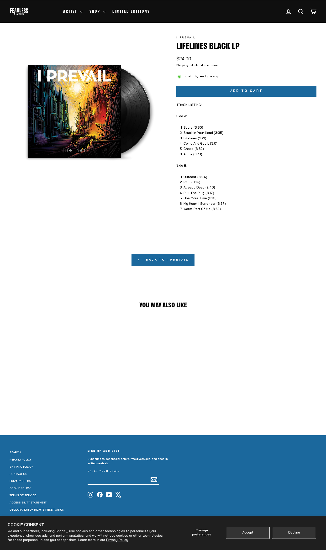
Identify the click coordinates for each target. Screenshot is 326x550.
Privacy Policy (117, 540)
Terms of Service (23, 495)
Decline (294, 532)
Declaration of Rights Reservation (37, 509)
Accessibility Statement (28, 502)
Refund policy (21, 459)
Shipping (182, 65)
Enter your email (104, 471)
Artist (71, 11)
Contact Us (18, 474)
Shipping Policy (21, 467)
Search (15, 452)
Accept (247, 532)
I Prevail (185, 38)
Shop (95, 11)
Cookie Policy (20, 488)
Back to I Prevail (166, 259)
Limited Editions (131, 11)
